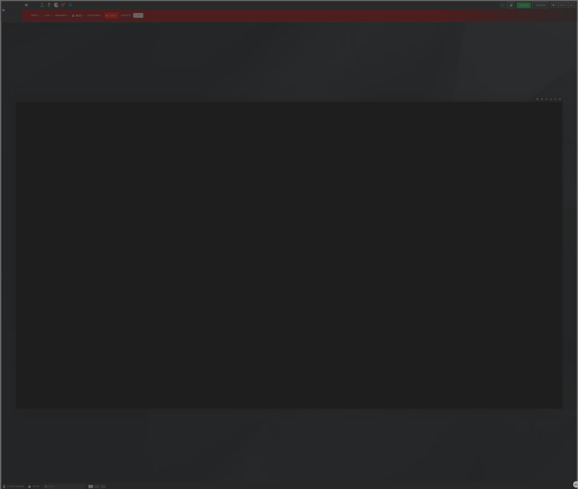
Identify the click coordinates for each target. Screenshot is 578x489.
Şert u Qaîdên (322, 274)
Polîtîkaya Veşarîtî (337, 274)
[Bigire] (363, 235)
